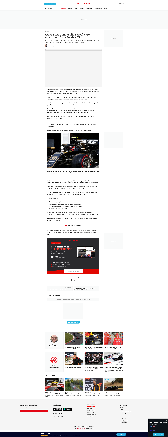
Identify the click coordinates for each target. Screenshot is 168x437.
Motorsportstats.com (91, 414)
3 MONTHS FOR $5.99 (50, 3)
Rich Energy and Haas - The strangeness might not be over (65, 206)
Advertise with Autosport (125, 413)
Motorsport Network (81, 428)
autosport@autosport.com (126, 411)
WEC (76, 8)
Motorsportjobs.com (91, 410)
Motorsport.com (90, 412)
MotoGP (70, 8)
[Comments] (100, 45)
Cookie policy (85, 426)
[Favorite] (96, 45)
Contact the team (123, 415)
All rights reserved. (90, 428)
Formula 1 (63, 8)
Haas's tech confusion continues (58, 208)
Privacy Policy (91, 426)
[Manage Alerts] (75, 280)
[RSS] (65, 416)
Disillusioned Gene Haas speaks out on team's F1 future (65, 204)
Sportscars (89, 8)
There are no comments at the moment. (73, 299)
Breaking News (98, 8)
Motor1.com (89, 408)
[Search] (123, 8)
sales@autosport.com (124, 418)
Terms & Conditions (77, 426)
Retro (105, 8)
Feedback (122, 407)
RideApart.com (90, 416)
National (82, 8)
